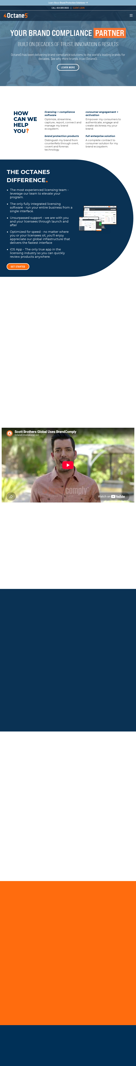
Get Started (18, 266)
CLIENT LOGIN (79, 7)
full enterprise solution (100, 136)
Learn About (66, 2)
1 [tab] (51, 95)
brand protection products (62, 136)
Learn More (68, 67)
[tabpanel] (68, 43)
